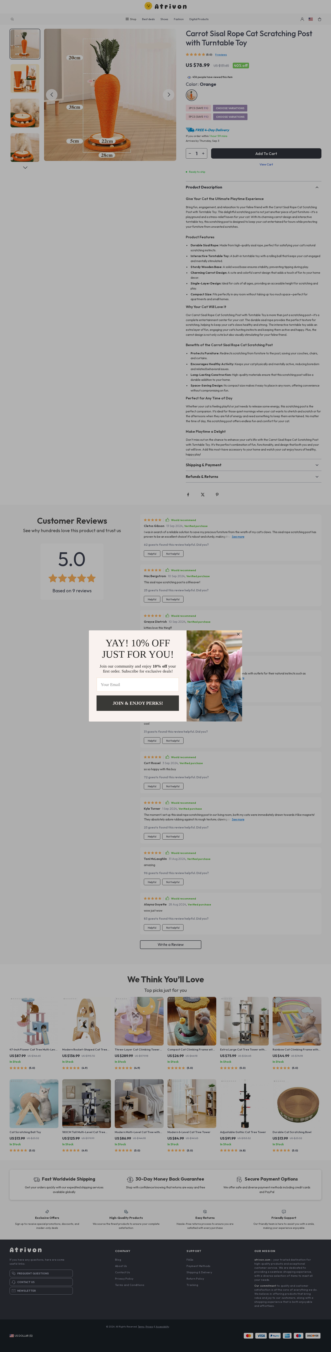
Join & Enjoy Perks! (138, 703)
